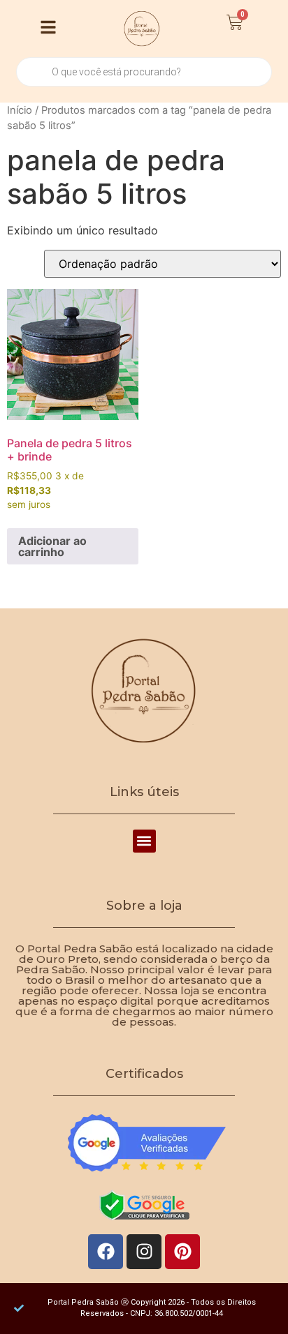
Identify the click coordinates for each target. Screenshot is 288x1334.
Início (19, 110)
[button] (144, 841)
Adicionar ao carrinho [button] (52, 546)
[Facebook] (105, 1251)
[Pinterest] (182, 1251)
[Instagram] (144, 1251)
